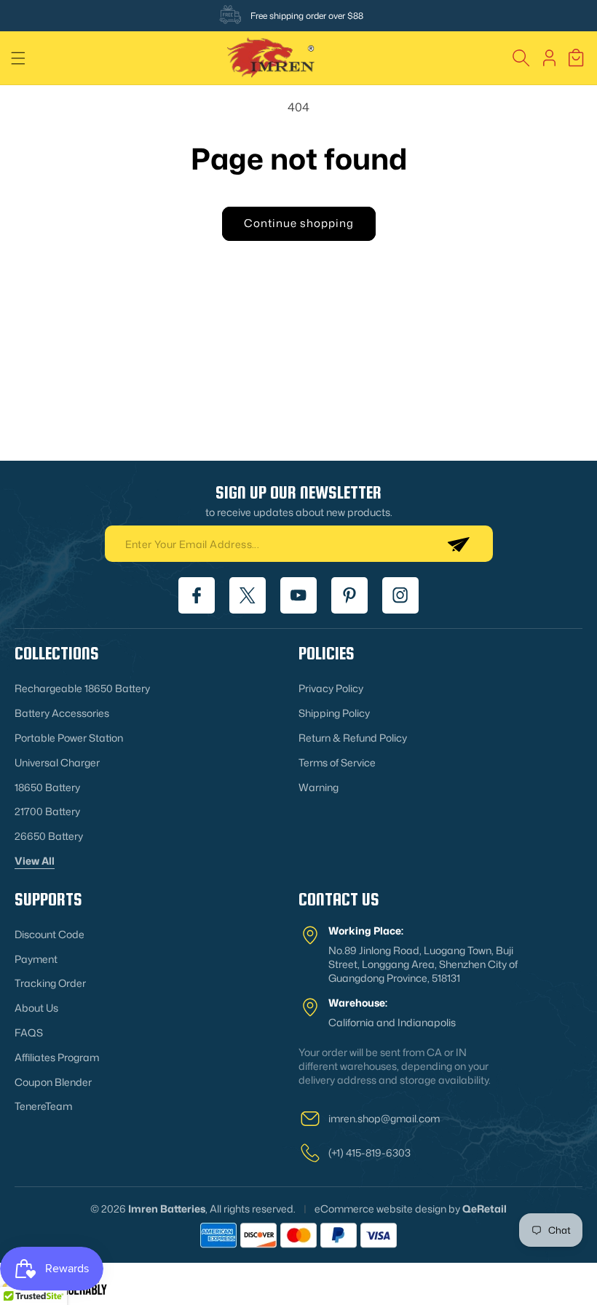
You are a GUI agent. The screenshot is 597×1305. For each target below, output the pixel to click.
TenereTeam (43, 1106)
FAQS (29, 1032)
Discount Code (49, 934)
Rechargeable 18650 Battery (82, 688)
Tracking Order (50, 983)
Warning (318, 787)
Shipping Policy (334, 713)
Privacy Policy (330, 688)
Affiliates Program (57, 1057)
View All (35, 861)
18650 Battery (47, 787)
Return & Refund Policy (352, 738)
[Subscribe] (458, 544)
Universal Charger (57, 762)
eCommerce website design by (387, 1208)
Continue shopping (299, 223)
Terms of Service (337, 762)
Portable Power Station (69, 738)
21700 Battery (47, 811)
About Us (36, 1008)
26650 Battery (49, 836)
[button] (18, 58)
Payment (36, 959)
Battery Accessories (62, 713)
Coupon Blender (53, 1082)
